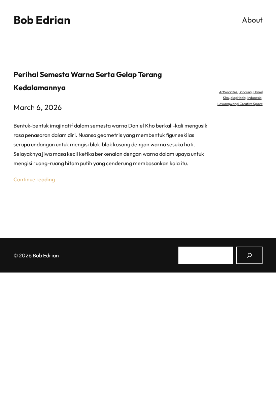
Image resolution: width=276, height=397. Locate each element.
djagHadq (238, 98)
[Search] (249, 255)
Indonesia (254, 98)
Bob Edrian (41, 20)
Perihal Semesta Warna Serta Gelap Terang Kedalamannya (87, 81)
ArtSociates (228, 92)
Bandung (245, 92)
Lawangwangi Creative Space (240, 104)
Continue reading (34, 179)
